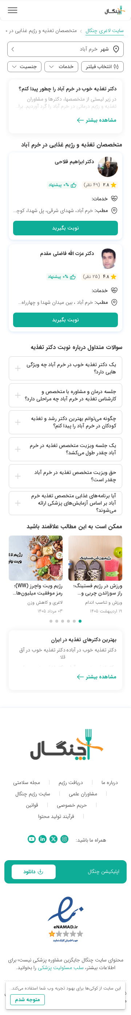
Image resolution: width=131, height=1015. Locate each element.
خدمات (66, 67)
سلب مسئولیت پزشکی (61, 968)
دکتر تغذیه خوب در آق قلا (42, 653)
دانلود (29, 872)
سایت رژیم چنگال (32, 794)
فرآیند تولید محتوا (56, 816)
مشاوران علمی (83, 794)
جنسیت (28, 67)
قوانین (32, 805)
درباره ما (110, 783)
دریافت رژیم (71, 783)
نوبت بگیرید (65, 228)
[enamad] (65, 920)
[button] (65, 368)
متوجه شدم (27, 1000)
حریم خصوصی (72, 805)
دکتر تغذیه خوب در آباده (91, 650)
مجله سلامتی (26, 783)
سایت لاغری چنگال (105, 31)
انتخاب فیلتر (99, 67)
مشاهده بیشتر (101, 120)
